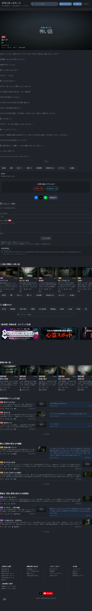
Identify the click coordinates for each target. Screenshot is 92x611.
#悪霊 (33, 309)
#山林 (70, 309)
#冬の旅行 (23, 309)
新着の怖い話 (5, 571)
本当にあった (11, 2)
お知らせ (75, 571)
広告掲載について (32, 569)
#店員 (62, 309)
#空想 (78, 309)
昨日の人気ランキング (7, 573)
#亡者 (4, 309)
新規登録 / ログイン (78, 575)
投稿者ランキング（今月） (9, 586)
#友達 (4, 168)
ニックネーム (4, 213)
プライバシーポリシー (56, 573)
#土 (86, 309)
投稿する (75, 573)
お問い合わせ (53, 575)
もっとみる (46, 434)
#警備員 (12, 309)
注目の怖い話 (5, 569)
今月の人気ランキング (7, 578)
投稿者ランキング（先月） (9, 588)
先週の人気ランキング (7, 575)
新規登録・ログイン (24, 244)
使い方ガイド (53, 569)
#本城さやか (50, 168)
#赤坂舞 (39, 168)
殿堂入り (3, 580)
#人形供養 (42, 309)
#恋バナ (29, 168)
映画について (30, 573)
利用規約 (3, 242)
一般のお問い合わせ (32, 575)
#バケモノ (62, 168)
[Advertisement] (46, 350)
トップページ (76, 569)
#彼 (11, 168)
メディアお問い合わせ (33, 571)
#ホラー (19, 168)
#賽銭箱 (53, 309)
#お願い (72, 168)
